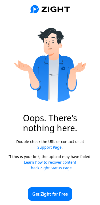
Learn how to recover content (50, 162)
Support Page (49, 147)
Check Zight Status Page (50, 167)
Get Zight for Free (50, 194)
